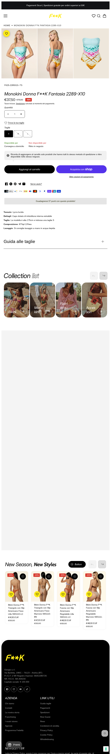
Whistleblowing (47, 739)
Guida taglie (45, 703)
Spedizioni (45, 712)
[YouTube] (20, 689)
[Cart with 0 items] (104, 16)
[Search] (99, 16)
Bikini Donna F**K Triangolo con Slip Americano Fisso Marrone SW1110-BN (42, 611)
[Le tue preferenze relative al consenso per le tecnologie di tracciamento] (106, 749)
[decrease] (8, 114)
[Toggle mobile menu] (25, 16)
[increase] (21, 114)
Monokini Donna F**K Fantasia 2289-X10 (44, 93)
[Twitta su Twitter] (11, 184)
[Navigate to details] (23, 311)
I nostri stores (11, 721)
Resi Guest (45, 717)
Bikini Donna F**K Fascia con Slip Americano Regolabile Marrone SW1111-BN (94, 612)
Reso (42, 721)
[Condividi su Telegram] (19, 184)
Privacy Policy (46, 730)
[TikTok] (27, 689)
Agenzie (8, 726)
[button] (104, 16)
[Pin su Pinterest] (15, 184)
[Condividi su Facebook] (6, 184)
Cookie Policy (46, 735)
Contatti (8, 708)
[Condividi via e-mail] (24, 184)
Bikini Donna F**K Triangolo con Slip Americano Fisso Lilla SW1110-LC (16, 609)
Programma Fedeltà (14, 730)
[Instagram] (14, 689)
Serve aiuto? (36, 184)
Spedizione (20, 104)
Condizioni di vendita (49, 726)
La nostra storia (12, 712)
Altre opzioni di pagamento (81, 177)
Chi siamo (9, 703)
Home (7, 25)
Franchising (10, 717)
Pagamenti (45, 708)
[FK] (55, 16)
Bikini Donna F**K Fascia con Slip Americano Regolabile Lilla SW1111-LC (68, 611)
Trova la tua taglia (16, 123)
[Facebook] (7, 689)
